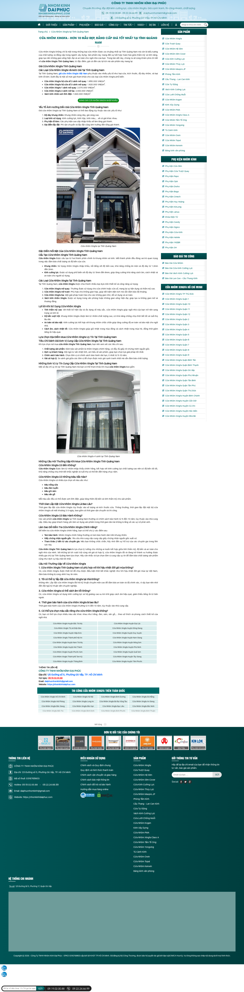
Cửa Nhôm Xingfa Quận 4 (177, 329)
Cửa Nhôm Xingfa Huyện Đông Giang (127, 628)
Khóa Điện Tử (171, 217)
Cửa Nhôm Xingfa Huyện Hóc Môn (181, 411)
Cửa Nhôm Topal (173, 140)
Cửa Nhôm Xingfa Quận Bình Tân (180, 360)
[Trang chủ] (39, 24)
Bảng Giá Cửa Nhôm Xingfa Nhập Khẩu (98, 100)
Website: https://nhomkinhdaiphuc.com (33, 797)
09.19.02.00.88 (113, 12)
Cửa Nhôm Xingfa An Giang (143, 701)
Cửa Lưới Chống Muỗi (175, 94)
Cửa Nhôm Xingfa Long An (83, 701)
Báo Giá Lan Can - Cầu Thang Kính (181, 278)
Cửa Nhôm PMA (172, 110)
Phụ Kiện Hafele (172, 237)
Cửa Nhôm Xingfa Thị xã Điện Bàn (67, 628)
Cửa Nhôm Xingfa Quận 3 (177, 324)
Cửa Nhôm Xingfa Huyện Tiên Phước (127, 661)
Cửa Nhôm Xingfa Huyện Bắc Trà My (67, 623)
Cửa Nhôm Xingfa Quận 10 (177, 304)
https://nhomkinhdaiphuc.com (61, 684)
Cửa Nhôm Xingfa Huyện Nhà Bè (180, 416)
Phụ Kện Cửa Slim (173, 166)
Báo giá (99, 24)
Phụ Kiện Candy (172, 222)
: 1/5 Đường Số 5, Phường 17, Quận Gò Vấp (30, 886)
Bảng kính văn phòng (175, 150)
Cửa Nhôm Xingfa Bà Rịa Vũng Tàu (113, 701)
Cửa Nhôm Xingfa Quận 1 (177, 299)
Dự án (152, 24)
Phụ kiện (84, 24)
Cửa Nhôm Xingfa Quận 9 (177, 355)
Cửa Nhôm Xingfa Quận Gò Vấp (180, 370)
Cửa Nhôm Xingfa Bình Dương (113, 697)
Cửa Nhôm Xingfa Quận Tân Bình (180, 380)
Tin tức (128, 24)
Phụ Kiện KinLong (173, 207)
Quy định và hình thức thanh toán (96, 770)
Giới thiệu (51, 24)
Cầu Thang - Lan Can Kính (177, 79)
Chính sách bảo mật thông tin (94, 779)
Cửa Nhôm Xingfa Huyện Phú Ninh (127, 647)
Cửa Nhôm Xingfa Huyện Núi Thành (68, 647)
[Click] (40, 741)
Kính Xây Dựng (172, 104)
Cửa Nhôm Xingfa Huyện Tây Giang (127, 657)
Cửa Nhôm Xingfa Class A (177, 115)
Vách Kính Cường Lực (175, 89)
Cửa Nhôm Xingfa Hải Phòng (53, 701)
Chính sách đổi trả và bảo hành (95, 784)
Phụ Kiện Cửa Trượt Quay (177, 171)
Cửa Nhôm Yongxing (174, 125)
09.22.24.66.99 (130, 12)
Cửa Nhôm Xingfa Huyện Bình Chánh (182, 395)
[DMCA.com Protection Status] (105, 795)
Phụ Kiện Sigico (172, 227)
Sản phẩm (68, 24)
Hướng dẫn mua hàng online (94, 789)
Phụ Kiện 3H (171, 247)
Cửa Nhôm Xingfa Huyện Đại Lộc (127, 623)
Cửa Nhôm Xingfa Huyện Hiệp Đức (68, 633)
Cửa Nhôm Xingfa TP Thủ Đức (179, 294)
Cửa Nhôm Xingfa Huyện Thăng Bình (67, 661)
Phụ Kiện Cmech (173, 196)
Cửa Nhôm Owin (172, 135)
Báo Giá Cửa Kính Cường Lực (179, 268)
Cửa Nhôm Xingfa (173, 38)
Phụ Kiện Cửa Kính (174, 232)
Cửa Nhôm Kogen (173, 99)
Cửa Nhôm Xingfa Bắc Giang (53, 706)
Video (140, 24)
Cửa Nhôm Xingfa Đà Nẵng (143, 697)
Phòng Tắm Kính (172, 74)
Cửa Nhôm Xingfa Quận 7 (177, 345)
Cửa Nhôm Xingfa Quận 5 (177, 334)
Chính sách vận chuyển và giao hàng (98, 775)
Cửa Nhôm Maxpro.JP (175, 69)
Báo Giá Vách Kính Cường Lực (179, 273)
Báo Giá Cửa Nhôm (174, 263)
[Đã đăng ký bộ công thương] (87, 795)
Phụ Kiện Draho (172, 186)
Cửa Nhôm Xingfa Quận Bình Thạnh (182, 365)
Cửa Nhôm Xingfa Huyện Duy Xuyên (127, 633)
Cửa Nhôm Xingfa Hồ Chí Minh (53, 697)
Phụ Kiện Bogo (172, 191)
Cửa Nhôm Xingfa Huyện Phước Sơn (67, 652)
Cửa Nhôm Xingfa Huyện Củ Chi (180, 406)
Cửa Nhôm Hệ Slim (174, 49)
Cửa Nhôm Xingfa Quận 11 (177, 309)
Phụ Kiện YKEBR (172, 242)
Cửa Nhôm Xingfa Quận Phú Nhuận (181, 375)
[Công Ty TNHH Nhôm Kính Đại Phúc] (54, 11)
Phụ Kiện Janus (172, 212)
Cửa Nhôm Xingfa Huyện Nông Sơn (127, 642)
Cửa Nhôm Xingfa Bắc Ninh (143, 706)
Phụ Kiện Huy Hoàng (174, 201)
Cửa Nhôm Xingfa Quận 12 (177, 314)
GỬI (217, 774)
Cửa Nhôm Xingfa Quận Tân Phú (180, 385)
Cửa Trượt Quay (172, 43)
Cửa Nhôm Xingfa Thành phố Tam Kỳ (67, 657)
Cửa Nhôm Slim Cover (175, 54)
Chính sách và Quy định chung (95, 765)
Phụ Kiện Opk (171, 181)
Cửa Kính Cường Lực (175, 59)
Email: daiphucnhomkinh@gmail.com (32, 791)
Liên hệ (165, 24)
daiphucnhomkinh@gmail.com (59, 681)
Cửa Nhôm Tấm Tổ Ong (176, 120)
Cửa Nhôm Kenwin (173, 145)
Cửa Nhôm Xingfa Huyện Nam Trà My (68, 642)
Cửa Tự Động (171, 84)
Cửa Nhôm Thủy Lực (175, 64)
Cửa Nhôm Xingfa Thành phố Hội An (67, 638)
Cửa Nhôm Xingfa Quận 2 (177, 319)
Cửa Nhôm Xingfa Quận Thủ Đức (180, 390)
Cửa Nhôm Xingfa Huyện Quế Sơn (127, 652)
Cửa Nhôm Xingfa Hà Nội (83, 697)
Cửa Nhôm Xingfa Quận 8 (177, 350)
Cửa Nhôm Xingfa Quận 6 (177, 339)
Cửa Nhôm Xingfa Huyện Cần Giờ (180, 401)
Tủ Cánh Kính (171, 130)
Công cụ (113, 24)
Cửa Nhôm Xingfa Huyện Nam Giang (127, 638)
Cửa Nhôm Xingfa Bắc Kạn (83, 706)
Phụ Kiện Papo (172, 176)
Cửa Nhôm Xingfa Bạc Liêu (113, 706)
